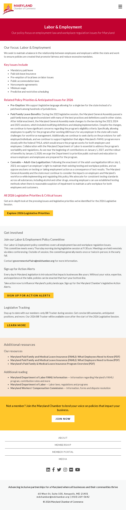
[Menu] (120, 6)
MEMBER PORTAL (63, 451)
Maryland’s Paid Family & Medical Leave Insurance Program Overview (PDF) (52, 363)
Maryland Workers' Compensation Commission (36, 388)
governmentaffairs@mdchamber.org (33, 260)
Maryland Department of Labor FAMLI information (38, 377)
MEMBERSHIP (63, 444)
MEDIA (63, 459)
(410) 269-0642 (81, 497)
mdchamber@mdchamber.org (53, 497)
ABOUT (63, 437)
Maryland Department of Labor (28, 384)
